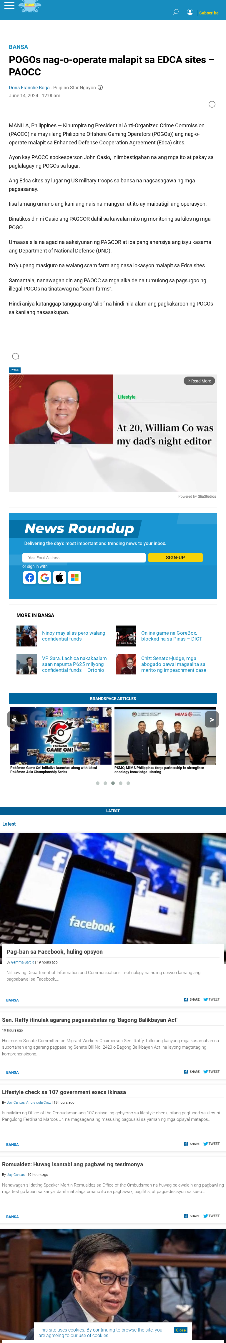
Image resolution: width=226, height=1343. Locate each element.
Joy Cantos (16, 1103)
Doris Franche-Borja (29, 87)
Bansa (18, 46)
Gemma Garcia (22, 962)
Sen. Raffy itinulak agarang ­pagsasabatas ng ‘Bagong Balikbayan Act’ (89, 1020)
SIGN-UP (175, 557)
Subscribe (209, 13)
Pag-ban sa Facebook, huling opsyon (54, 951)
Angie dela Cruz (38, 1103)
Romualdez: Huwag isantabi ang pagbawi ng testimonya (72, 1164)
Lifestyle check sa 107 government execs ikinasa (64, 1092)
